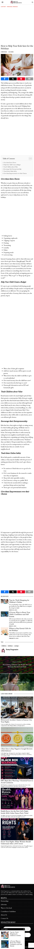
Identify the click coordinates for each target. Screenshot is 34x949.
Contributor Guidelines (8, 911)
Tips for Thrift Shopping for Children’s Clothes (19, 601)
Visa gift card (20, 261)
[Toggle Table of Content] (29, 158)
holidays (10, 646)
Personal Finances (12, 6)
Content (3, 6)
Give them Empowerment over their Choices (15, 173)
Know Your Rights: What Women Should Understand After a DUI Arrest (16, 843)
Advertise (4, 904)
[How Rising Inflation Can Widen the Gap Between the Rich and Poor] (17, 664)
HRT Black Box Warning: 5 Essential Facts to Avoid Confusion (17, 782)
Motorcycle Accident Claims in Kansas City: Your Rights (16, 721)
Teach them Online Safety (10, 171)
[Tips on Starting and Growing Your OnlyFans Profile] (17, 682)
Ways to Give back (6, 908)
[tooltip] (5, 78)
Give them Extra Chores (10, 162)
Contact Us (4, 918)
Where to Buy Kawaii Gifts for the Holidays (20, 629)
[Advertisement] (17, 26)
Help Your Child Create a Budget (12, 165)
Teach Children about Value (11, 167)
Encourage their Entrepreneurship (12, 169)
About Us (4, 915)
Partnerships (4, 901)
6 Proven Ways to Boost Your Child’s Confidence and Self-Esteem (19, 614)
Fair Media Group (26, 947)
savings (16, 646)
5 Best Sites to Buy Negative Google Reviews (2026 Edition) (17, 750)
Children (4, 646)
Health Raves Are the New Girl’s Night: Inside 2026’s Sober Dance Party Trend (14, 812)
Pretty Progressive (12, 649)
